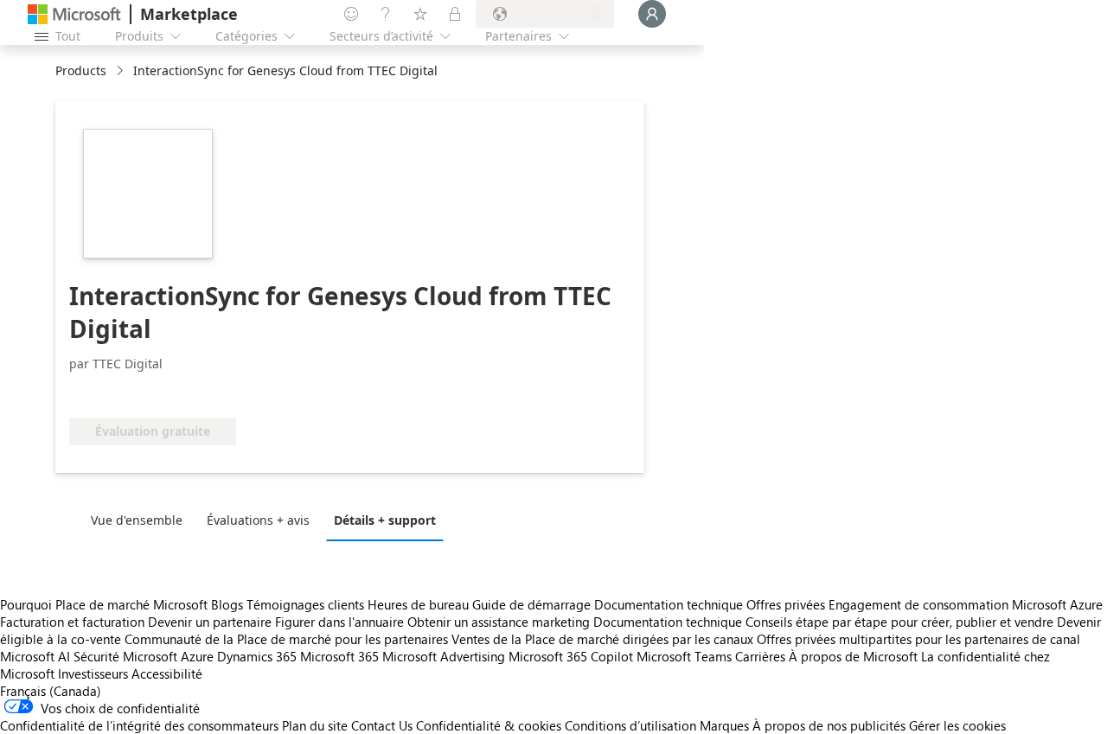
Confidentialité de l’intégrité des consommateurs (139, 725)
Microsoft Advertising (443, 656)
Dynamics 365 (257, 656)
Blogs (227, 604)
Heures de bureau (418, 604)
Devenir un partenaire (210, 621)
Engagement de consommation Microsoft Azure (966, 604)
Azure (197, 656)
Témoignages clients (305, 604)
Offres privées (785, 604)
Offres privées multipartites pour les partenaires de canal (918, 639)
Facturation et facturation (72, 621)
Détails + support (385, 520)
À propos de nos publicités (828, 725)
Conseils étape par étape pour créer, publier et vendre (899, 621)
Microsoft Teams (684, 656)
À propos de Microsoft (853, 656)
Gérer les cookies (957, 725)
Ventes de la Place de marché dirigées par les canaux (602, 639)
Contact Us (382, 725)
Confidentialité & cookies (488, 725)
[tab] (141, 520)
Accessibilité (166, 673)
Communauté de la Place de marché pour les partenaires (286, 639)
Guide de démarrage (531, 604)
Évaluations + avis (258, 520)
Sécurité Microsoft (125, 656)
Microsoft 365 (339, 656)
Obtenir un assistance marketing (498, 621)
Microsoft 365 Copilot (571, 656)
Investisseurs (93, 673)
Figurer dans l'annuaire (339, 621)
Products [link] (80, 70)
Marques (724, 725)
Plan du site (315, 725)
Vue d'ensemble (136, 520)
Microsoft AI (35, 656)
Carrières (760, 656)
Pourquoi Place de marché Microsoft (104, 604)
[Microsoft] (74, 14)
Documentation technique (668, 604)
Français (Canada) (50, 690)
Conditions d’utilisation (630, 725)
